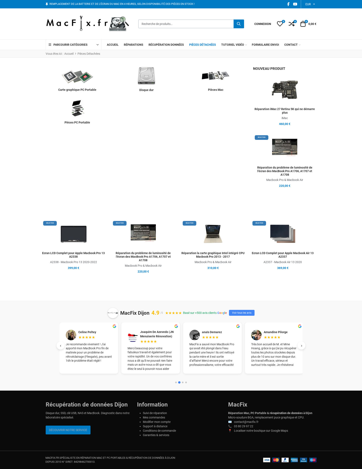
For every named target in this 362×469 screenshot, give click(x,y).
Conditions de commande (159, 430)
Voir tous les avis (241, 312)
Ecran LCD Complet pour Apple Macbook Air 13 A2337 (283, 254)
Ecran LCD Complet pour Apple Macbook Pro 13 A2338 (73, 254)
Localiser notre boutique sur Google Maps (261, 430)
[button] (279, 23)
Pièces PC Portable (77, 122)
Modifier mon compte (157, 422)
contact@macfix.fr (246, 422)
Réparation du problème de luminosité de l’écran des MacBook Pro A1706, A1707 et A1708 (284, 171)
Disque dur (146, 90)
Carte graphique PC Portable (77, 89)
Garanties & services (156, 435)
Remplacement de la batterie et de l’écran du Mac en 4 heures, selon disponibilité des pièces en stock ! (121, 4)
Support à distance (155, 426)
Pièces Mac (215, 89)
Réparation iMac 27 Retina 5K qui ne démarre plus (285, 110)
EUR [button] (308, 4)
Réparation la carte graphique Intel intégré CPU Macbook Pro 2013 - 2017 (212, 254)
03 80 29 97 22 (243, 426)
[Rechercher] (239, 23)
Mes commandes (154, 417)
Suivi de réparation (155, 413)
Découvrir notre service (68, 430)
